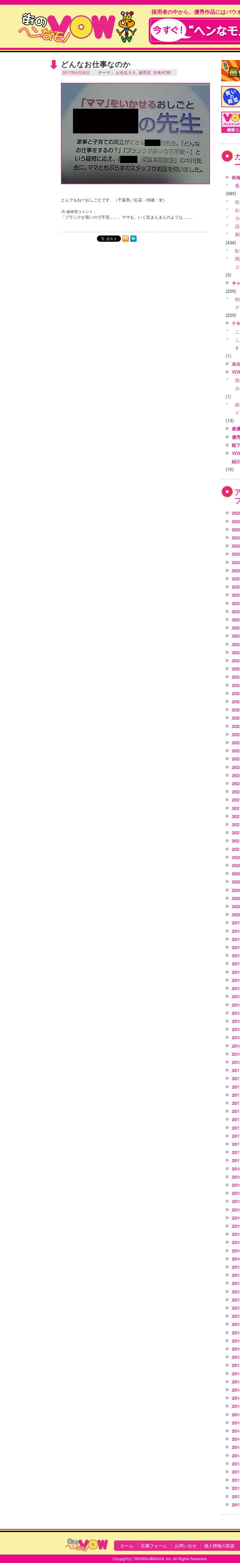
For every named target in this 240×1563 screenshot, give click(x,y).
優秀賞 (144, 72)
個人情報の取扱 (219, 1545)
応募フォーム (154, 1545)
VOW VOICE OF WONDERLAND (77, 26)
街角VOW (162, 72)
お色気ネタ (126, 72)
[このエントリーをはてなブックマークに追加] (133, 238)
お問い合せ (186, 1545)
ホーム (126, 1545)
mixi (125, 238)
